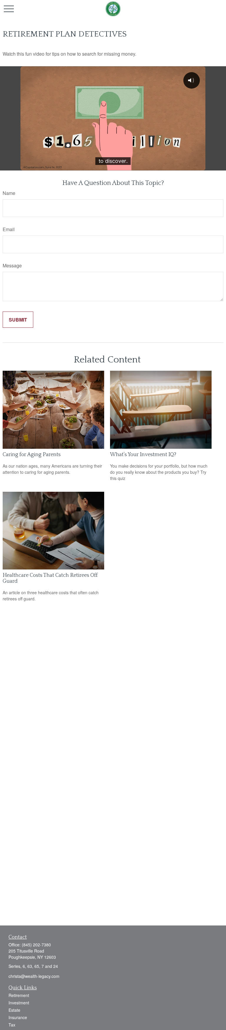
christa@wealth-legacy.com (34, 976)
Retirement (19, 995)
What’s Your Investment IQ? (143, 455)
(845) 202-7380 (36, 945)
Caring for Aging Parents (32, 455)
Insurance (18, 1017)
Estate (14, 1010)
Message (12, 265)
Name (9, 193)
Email (9, 229)
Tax (12, 1025)
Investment (19, 1003)
